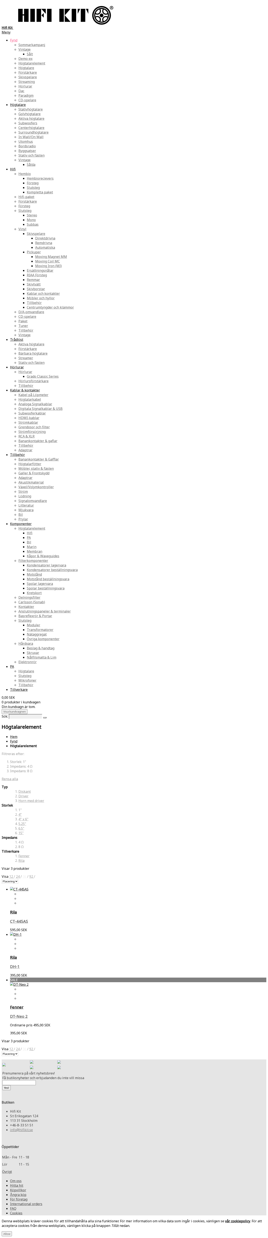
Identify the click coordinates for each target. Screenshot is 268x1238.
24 (18, 876)
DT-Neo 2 (19, 1016)
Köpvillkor (18, 1190)
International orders (26, 1204)
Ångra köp (18, 1194)
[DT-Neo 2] (19, 984)
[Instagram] (59, 1062)
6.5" (21, 828)
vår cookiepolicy (237, 1221)
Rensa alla (10, 779)
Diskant (24, 791)
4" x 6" (23, 819)
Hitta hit (16, 1185)
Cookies (16, 1213)
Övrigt (7, 1171)
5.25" (22, 823)
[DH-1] (16, 934)
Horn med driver (31, 800)
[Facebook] (31, 1062)
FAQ (13, 1208)
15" (21, 833)
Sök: (5, 716)
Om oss (16, 1181)
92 (31, 876)
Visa (5, 876)
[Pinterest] (31, 1068)
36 (25, 876)
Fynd (13, 741)
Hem (13, 736)
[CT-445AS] (19, 889)
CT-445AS (19, 921)
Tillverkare (19, 689)
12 (11, 876)
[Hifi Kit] (4, 1065)
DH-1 (15, 966)
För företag (18, 1199)
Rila (21, 860)
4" (20, 814)
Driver (23, 796)
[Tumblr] (59, 1068)
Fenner (24, 856)
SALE (14, 980)
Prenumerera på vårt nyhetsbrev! (28, 1073)
